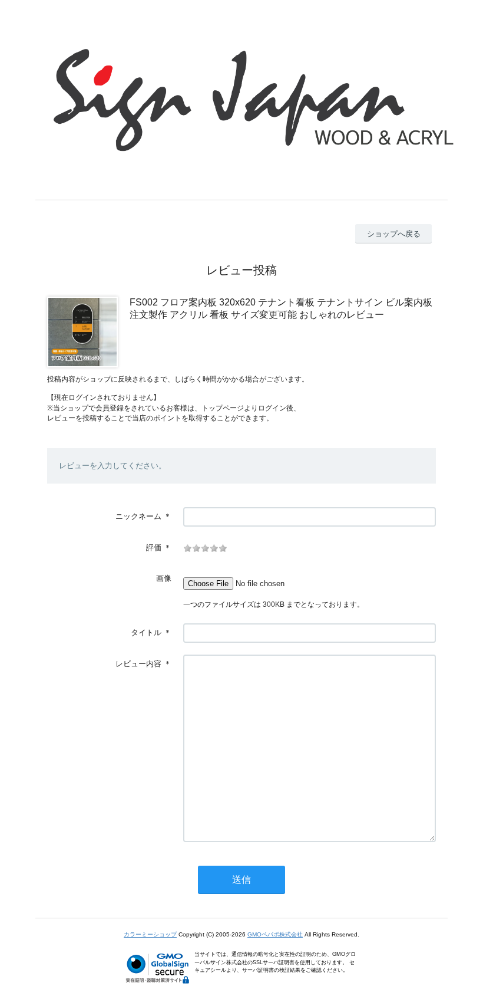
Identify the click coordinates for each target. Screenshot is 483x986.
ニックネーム (138, 516)
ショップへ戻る (394, 233)
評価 (153, 547)
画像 (163, 578)
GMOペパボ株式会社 (275, 934)
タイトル (146, 632)
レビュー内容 (138, 663)
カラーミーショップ (150, 934)
